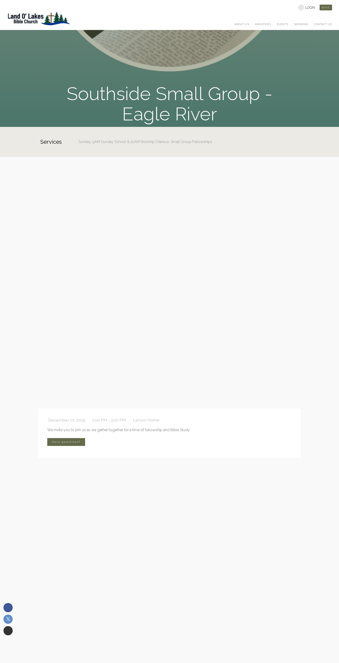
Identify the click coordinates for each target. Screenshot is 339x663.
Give (326, 7)
